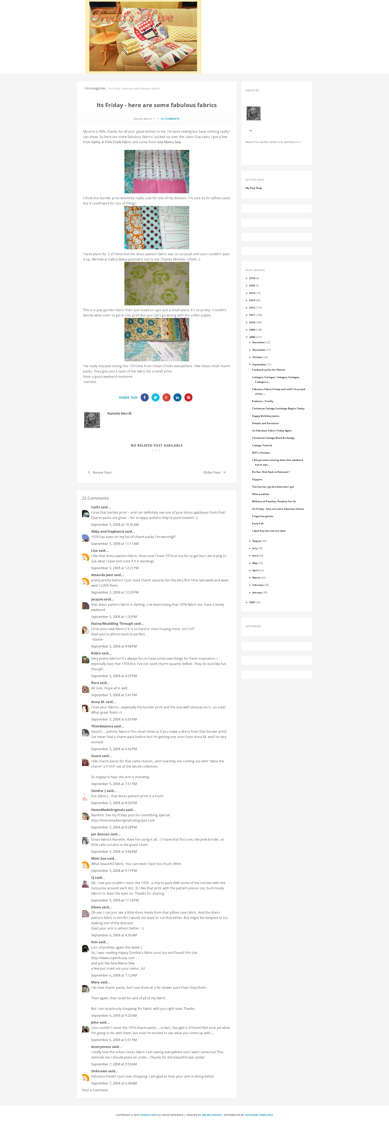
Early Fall (258, 523)
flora (95, 683)
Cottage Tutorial (262, 445)
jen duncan (100, 834)
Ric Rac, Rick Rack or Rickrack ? (271, 471)
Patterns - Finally (262, 401)
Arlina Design (211, 1115)
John (95, 1022)
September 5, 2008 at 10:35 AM (115, 524)
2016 (252, 278)
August (256, 540)
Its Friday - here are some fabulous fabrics (278, 508)
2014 (252, 293)
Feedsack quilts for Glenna (268, 369)
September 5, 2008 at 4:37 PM (114, 676)
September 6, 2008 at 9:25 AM (114, 1015)
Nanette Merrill (119, 413)
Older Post (212, 472)
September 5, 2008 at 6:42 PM (114, 749)
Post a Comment (95, 1090)
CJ (92, 877)
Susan (96, 756)
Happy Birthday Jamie (265, 415)
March (256, 577)
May (255, 563)
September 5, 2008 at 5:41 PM (114, 695)
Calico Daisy (118, 259)
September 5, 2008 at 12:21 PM (115, 568)
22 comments (170, 118)
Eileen (96, 907)
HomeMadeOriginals (108, 810)
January (257, 592)
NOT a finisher (261, 452)
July (254, 548)
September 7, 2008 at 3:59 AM (114, 1064)
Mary (95, 982)
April (255, 570)
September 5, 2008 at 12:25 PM (115, 592)
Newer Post (102, 472)
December (258, 342)
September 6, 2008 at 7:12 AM (114, 975)
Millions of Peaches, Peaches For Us (274, 501)
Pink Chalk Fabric (118, 142)
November (258, 349)
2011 (252, 314)
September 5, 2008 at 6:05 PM (114, 719)
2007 (252, 602)
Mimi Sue (98, 858)
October (257, 357)
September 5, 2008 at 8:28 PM (114, 827)
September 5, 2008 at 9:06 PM (114, 851)
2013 (252, 300)
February (258, 584)
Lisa (94, 550)
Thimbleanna (102, 726)
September (259, 364)
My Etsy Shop (254, 187)
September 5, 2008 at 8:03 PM (114, 803)
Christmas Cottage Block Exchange (273, 437)
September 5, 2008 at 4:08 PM (114, 646)
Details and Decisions (265, 423)
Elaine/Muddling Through (112, 623)
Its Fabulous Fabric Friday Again (272, 430)
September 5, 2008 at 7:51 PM (114, 784)
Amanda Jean (102, 575)
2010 (252, 322)
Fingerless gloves (262, 516)
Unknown (99, 1071)
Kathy (96, 142)
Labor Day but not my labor (269, 530)
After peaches (260, 494)
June (255, 555)
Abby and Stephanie (107, 531)
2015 (252, 285)
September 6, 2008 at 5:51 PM (114, 1040)
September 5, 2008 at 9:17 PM (114, 870)
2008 (252, 337)
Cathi (95, 507)
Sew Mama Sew (169, 142)
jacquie (97, 599)
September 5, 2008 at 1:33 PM (114, 616)
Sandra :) (98, 790)
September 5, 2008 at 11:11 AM (115, 543)
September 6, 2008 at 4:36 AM (114, 935)
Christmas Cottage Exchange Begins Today (278, 408)
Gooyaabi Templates (259, 1115)
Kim (94, 942)
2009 (252, 329)
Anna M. (98, 702)
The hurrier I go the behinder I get (273, 486)
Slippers (257, 479)
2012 (252, 307)
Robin (96, 653)
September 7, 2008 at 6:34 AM (114, 1083)
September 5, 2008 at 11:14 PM (115, 900)
